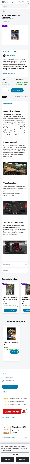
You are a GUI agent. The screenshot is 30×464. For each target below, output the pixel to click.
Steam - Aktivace (10, 55)
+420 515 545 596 (9, 381)
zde (11, 450)
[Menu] (28, 2)
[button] (11, 350)
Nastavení (15, 454)
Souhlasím (22, 459)
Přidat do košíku (16, 90)
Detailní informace (8, 73)
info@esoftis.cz (9, 377)
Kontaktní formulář (10, 386)
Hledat (26, 6)
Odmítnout (8, 459)
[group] (15, 344)
